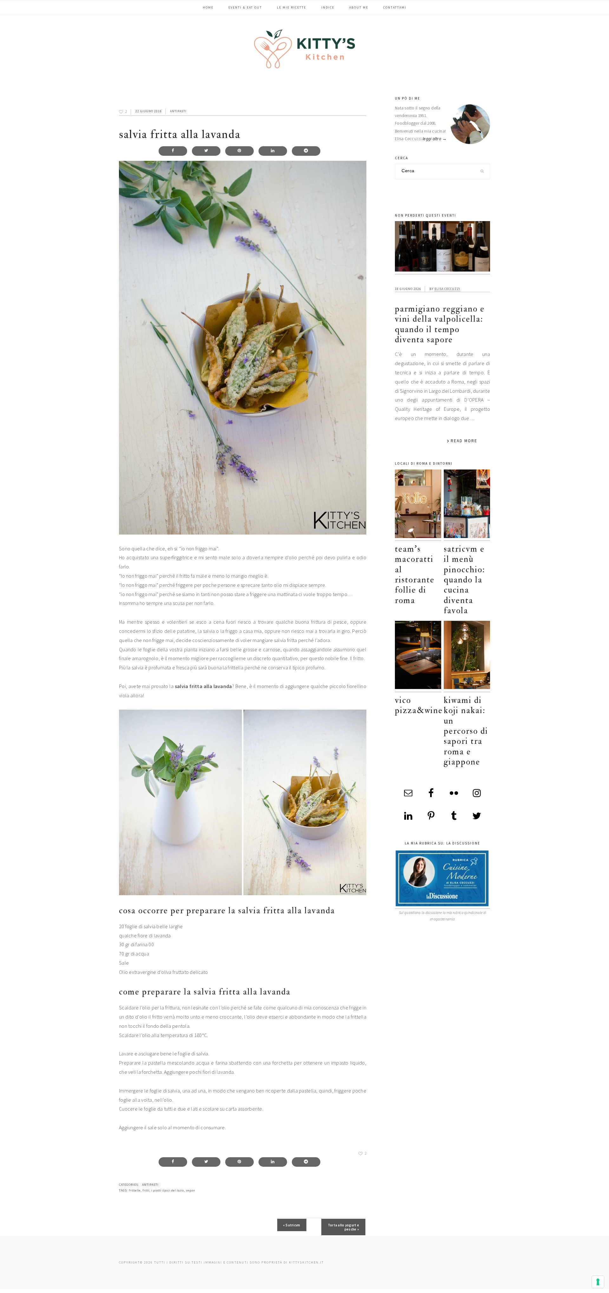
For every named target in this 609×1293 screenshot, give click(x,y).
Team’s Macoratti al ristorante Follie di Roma (415, 575)
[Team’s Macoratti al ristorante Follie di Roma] (418, 505)
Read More (464, 440)
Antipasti (178, 111)
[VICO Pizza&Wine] (418, 656)
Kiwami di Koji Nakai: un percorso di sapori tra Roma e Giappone (466, 731)
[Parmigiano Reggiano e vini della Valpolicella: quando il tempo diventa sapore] (442, 247)
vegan (190, 1190)
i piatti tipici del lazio (167, 1190)
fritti (145, 1190)
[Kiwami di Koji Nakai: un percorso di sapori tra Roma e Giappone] (467, 656)
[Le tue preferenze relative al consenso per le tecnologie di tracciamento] (598, 1282)
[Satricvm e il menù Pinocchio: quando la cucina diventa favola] (467, 505)
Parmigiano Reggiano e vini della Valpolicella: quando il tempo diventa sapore (440, 324)
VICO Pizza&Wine (419, 705)
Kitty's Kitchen (304, 49)
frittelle (135, 1190)
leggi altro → (434, 138)
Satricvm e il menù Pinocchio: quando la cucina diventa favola (464, 580)
